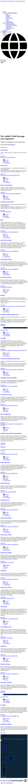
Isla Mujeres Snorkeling (6, 682)
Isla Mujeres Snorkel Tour (11, 25)
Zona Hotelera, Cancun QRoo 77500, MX (10, 763)
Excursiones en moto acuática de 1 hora (10, 314)
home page (12, 144)
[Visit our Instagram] (4, 772)
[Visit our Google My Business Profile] (4, 770)
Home (4, 11)
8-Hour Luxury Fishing (6, 534)
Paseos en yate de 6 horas (6, 185)
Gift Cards (3, 446)
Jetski (7, 14)
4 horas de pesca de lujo (6, 240)
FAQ (4, 751)
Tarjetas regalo (4, 150)
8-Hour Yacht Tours (5, 462)
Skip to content (15, 1)
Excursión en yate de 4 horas (7, 201)
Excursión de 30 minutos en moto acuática (10, 358)
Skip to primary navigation (6, 1)
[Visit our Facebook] (4, 769)
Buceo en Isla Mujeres (6, 414)
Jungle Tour (8, 26)
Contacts (5, 752)
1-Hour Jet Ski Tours (5, 664)
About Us (5, 30)
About (4, 749)
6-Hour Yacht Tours (5, 483)
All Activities (9, 21)
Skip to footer (22, 1)
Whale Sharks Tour (10, 28)
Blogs (4, 750)
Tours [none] (4, 23)
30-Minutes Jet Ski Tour (6, 724)
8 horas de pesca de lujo (6, 259)
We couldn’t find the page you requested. (12, 737)
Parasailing (8, 15)
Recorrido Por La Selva (6, 394)
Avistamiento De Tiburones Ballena (9, 377)
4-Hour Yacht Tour (5, 500)
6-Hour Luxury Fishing (6, 552)
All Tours (8, 29)
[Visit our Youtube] (4, 774)
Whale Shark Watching (6, 517)
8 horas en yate (4, 165)
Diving (7, 19)
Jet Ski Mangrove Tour (6, 626)
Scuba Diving (4, 606)
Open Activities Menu (12, 13)
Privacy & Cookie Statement (7, 782)
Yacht (7, 20)
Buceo (2, 219)
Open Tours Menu (10, 23)
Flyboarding (3, 570)
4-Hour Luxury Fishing (6, 587)
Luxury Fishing (9, 18)
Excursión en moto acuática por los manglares (11, 433)
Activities (5, 746)
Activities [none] (5, 13)
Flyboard (8, 16)
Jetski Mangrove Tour (10, 24)
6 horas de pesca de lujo (6, 277)
